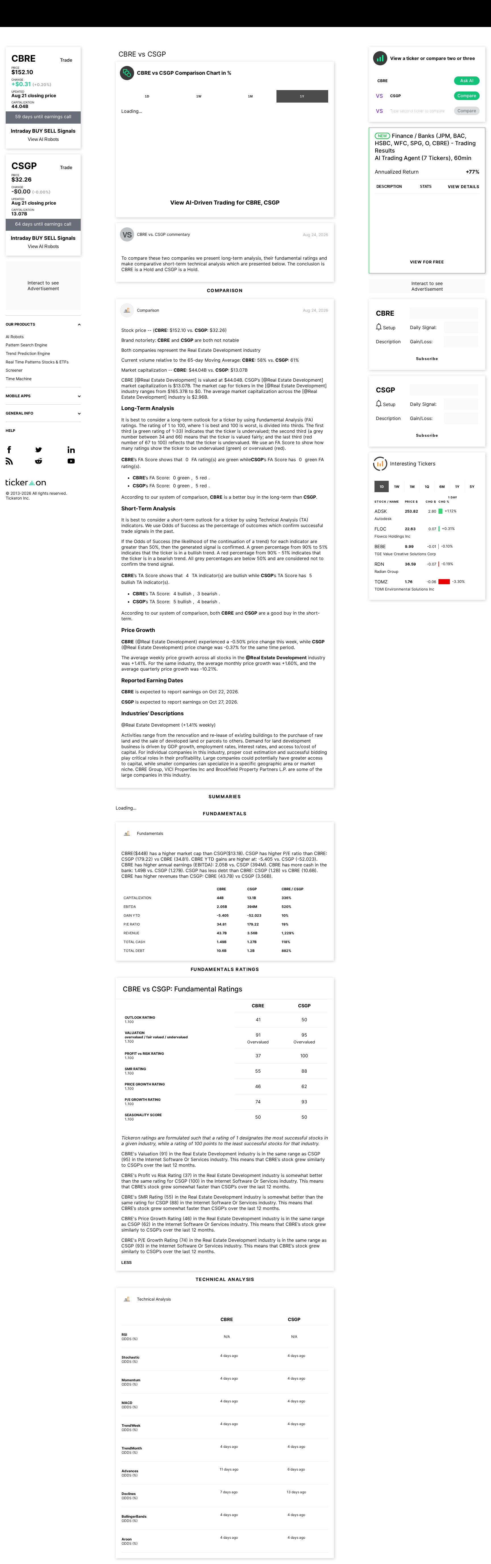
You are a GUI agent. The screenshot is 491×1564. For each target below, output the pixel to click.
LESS (126, 1262)
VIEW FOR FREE (427, 261)
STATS (426, 186)
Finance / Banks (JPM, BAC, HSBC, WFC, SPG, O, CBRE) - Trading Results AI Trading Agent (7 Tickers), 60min (425, 146)
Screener (14, 370)
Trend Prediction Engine (28, 353)
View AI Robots (43, 139)
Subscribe (427, 358)
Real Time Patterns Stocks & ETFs (37, 361)
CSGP (24, 165)
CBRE (23, 58)
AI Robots (15, 336)
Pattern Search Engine (26, 344)
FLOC (380, 529)
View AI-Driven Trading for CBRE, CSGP (225, 202)
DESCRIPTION (389, 186)
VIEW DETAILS (463, 186)
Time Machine (19, 378)
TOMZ (381, 582)
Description (388, 341)
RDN (379, 564)
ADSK (381, 511)
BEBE (380, 546)
